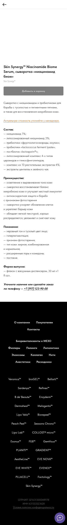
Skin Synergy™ (34, 486)
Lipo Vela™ (23, 414)
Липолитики (51, 348)
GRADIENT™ (43, 450)
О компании (22, 322)
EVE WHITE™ (23, 468)
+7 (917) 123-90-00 (36, 288)
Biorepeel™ (44, 414)
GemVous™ (50, 441)
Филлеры (14, 348)
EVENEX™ (45, 468)
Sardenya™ (24, 388)
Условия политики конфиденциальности (33, 507)
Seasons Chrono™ (45, 423)
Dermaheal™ (22, 406)
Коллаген (37, 355)
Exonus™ (16, 441)
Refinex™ (44, 388)
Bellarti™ (53, 379)
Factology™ (45, 477)
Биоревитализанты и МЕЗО (33, 341)
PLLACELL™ (23, 477)
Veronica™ (14, 379)
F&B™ (32, 441)
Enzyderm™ (46, 397)
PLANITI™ (22, 450)
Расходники (44, 362)
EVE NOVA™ (45, 459)
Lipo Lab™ (18, 432)
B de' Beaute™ (23, 397)
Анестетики (22, 362)
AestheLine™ (21, 459)
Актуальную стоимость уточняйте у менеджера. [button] (31, 120)
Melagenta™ (45, 406)
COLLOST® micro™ (43, 432)
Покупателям (44, 322)
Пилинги (31, 348)
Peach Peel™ (18, 423)
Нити (52, 355)
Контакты (33, 329)
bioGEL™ (34, 379)
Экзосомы (18, 355)
